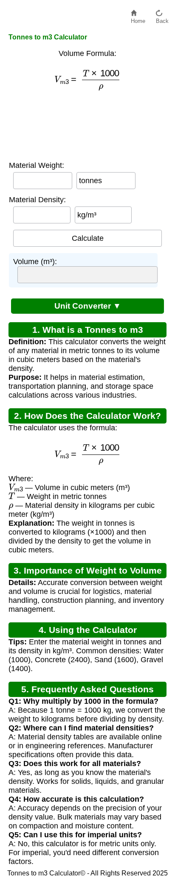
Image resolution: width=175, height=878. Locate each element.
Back (162, 19)
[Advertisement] (87, 126)
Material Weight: (36, 165)
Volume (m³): (35, 261)
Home (138, 19)
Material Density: (37, 199)
